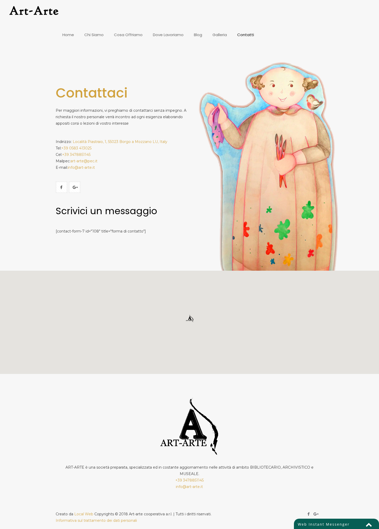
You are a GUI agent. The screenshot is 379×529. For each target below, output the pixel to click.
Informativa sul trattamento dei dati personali (96, 520)
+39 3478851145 (76, 154)
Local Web (84, 514)
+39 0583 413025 (76, 148)
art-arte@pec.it (83, 161)
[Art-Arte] (36, 11)
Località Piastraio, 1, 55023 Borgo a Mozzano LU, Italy (120, 141)
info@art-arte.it (81, 167)
